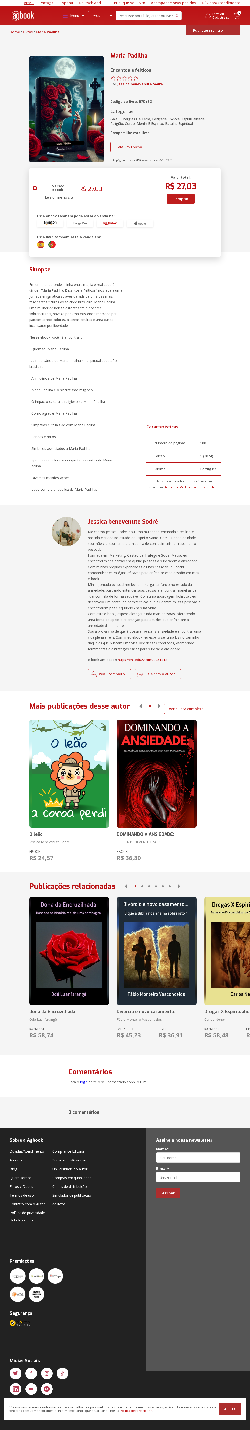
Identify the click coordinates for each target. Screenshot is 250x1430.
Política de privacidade (27, 1212)
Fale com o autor (160, 674)
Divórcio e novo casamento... (147, 1012)
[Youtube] (31, 1389)
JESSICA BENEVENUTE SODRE (141, 842)
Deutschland (90, 2)
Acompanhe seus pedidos (173, 2)
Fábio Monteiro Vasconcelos (139, 1019)
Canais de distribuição (69, 1186)
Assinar (168, 1193)
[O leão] (69, 774)
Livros (28, 32)
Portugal (47, 2)
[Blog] (47, 1389)
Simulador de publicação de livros (71, 1199)
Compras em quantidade (72, 1177)
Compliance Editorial (68, 1151)
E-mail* (162, 1168)
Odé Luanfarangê (43, 1019)
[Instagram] (47, 1373)
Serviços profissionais (69, 1160)
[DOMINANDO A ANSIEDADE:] (156, 774)
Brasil (29, 2)
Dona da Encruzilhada (52, 1012)
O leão (36, 834)
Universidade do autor (69, 1169)
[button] (141, 706)
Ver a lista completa (186, 708)
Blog (13, 1169)
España (66, 2)
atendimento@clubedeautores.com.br (189, 487)
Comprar (180, 198)
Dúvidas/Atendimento (221, 2)
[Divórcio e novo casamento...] (156, 951)
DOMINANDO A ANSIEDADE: (145, 834)
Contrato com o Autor (27, 1204)
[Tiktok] (62, 1373)
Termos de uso (22, 1195)
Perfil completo (112, 674)
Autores (16, 1160)
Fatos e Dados (21, 1186)
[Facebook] (31, 1373)
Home (15, 32)
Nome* (162, 1149)
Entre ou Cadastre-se (220, 15)
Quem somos (20, 1177)
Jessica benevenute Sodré (140, 84)
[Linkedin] (15, 1389)
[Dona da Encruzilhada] (69, 951)
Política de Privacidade (136, 1411)
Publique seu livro (129, 2)
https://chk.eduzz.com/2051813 (142, 659)
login (84, 1082)
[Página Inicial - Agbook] (23, 17)
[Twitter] (15, 1373)
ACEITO (230, 1409)
